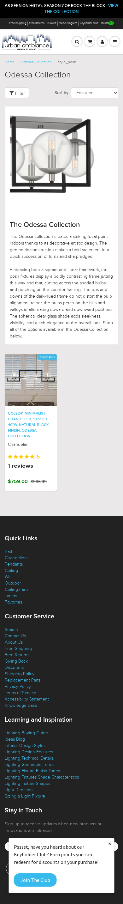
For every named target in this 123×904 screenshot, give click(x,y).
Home (10, 62)
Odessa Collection (36, 62)
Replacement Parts (22, 680)
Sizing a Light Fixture (25, 796)
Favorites (13, 602)
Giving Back (16, 661)
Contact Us (15, 636)
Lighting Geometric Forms (29, 764)
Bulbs (104, 23)
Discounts (14, 667)
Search (11, 629)
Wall (8, 576)
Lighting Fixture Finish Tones (32, 771)
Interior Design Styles (25, 745)
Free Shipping (17, 23)
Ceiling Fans (16, 589)
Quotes (51, 23)
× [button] (109, 843)
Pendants (14, 564)
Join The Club (35, 880)
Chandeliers (16, 558)
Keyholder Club (89, 23)
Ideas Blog (15, 739)
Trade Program (68, 23)
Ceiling (11, 570)
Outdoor (13, 583)
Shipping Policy (19, 673)
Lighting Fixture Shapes (27, 783)
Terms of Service (20, 692)
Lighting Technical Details (29, 758)
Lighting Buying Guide (26, 733)
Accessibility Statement (27, 699)
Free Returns (36, 23)
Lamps (11, 595)
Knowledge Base (21, 705)
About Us (14, 642)
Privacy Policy (18, 686)
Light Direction (19, 789)
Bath (9, 551)
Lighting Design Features (29, 752)
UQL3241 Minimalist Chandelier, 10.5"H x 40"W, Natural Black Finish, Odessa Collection (28, 425)
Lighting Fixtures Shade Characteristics (42, 777)
